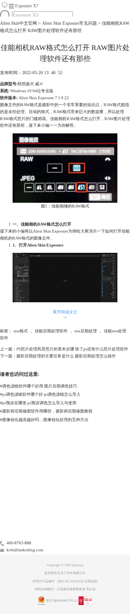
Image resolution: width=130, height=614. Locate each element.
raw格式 (21, 331)
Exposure (26, 5)
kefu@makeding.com (25, 549)
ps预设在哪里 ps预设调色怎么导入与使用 (38, 402)
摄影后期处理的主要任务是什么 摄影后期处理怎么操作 (66, 356)
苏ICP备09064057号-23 (61, 600)
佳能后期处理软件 (51, 331)
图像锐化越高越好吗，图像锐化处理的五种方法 (44, 419)
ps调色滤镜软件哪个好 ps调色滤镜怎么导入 (40, 394)
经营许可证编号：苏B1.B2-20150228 (57, 581)
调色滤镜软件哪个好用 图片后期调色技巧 (38, 386)
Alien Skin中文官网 (18, 23)
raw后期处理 (85, 331)
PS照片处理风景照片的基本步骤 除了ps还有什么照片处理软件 (72, 349)
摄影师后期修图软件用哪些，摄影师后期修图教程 (46, 411)
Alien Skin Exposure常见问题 (69, 23)
